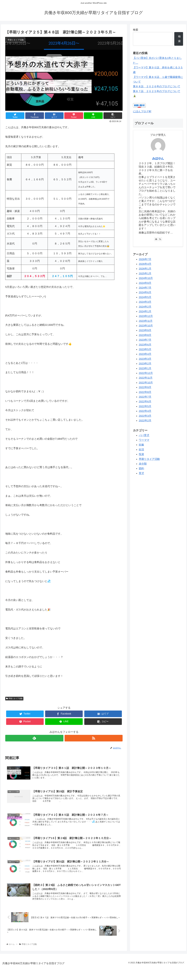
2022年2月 (145, 420)
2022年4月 (145, 411)
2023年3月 (145, 358)
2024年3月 (145, 302)
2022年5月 (145, 406)
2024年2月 (145, 306)
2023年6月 (145, 344)
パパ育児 (144, 435)
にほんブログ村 (142, 111)
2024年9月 (145, 283)
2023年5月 (145, 349)
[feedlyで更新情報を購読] (34, 738)
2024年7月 (145, 287)
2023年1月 (145, 368)
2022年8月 (145, 392)
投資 (141, 454)
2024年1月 (145, 311)
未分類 (143, 463)
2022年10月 (146, 382)
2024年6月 (145, 292)
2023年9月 (145, 330)
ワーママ (144, 440)
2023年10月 (146, 325)
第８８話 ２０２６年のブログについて (156, 86)
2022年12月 (146, 373)
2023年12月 (146, 316)
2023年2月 (145, 363)
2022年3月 (145, 415)
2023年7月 (145, 339)
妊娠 (141, 444)
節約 (141, 468)
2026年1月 (145, 268)
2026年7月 (145, 259)
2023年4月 (145, 354)
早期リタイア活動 (15, 698)
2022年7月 (145, 396)
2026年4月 (145, 263)
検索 (135, 29)
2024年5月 (145, 297)
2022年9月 (145, 387)
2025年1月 (145, 273)
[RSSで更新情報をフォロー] (94, 738)
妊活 (141, 449)
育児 (141, 473)
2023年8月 (145, 335)
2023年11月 (146, 320)
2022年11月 (146, 377)
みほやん (158, 158)
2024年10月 (146, 278)
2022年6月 (145, 401)
